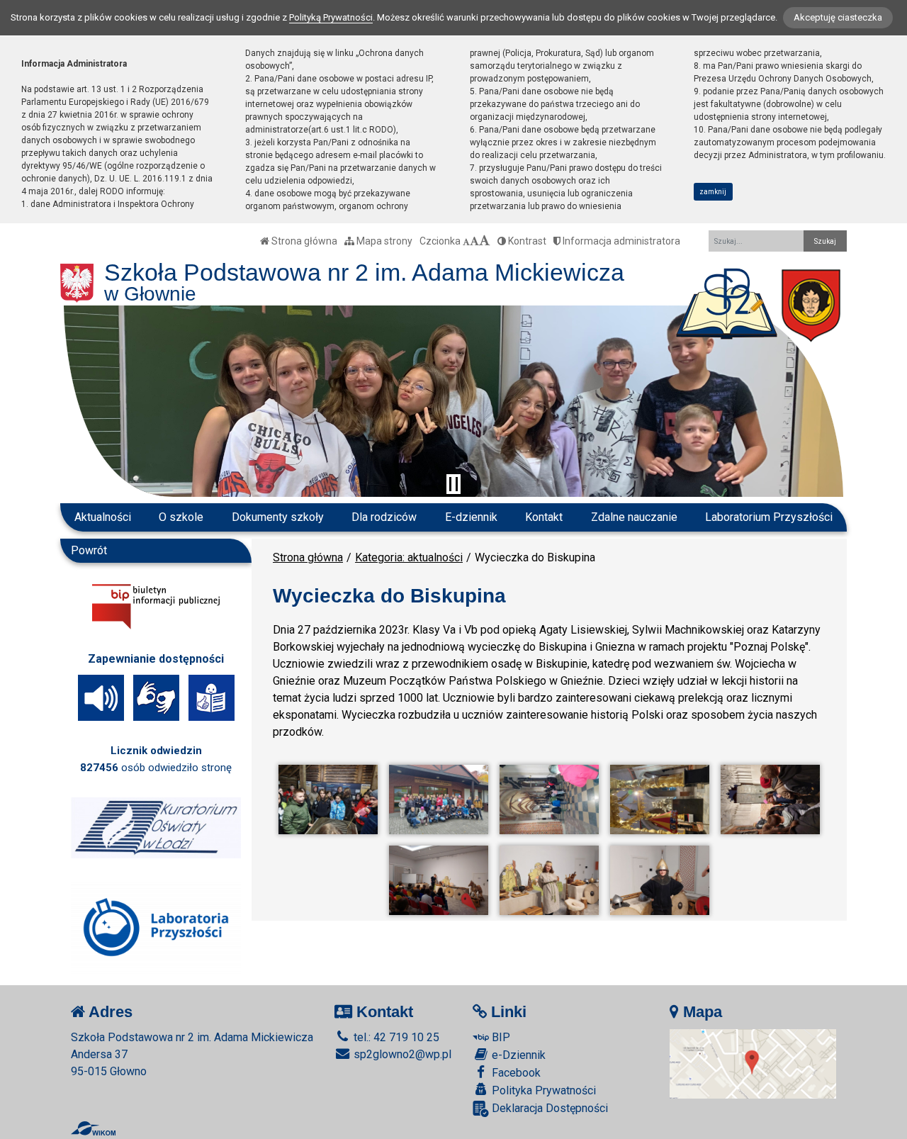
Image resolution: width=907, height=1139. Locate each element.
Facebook (515, 1072)
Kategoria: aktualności (409, 557)
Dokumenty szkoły (278, 517)
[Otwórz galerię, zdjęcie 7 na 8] (549, 880)
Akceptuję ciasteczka (838, 17)
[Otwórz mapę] (753, 1063)
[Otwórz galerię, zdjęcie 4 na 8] (659, 799)
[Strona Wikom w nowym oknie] (93, 1128)
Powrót (89, 550)
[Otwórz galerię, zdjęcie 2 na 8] (438, 799)
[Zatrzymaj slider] (453, 484)
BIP (499, 1037)
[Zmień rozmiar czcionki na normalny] (466, 241)
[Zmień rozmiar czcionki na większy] (474, 241)
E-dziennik (471, 517)
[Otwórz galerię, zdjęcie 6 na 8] (438, 880)
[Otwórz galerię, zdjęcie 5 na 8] (770, 799)
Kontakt (544, 517)
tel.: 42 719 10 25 (395, 1037)
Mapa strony (383, 241)
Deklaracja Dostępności (548, 1108)
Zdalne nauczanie (634, 517)
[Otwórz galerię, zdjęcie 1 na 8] (328, 799)
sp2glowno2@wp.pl (401, 1054)
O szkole (181, 517)
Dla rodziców (384, 517)
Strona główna (303, 241)
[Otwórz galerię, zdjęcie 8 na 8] (659, 880)
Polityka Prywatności (542, 1090)
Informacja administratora (620, 241)
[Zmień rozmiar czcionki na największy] (484, 241)
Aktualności (102, 517)
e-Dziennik (517, 1055)
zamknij (712, 192)
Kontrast (526, 241)
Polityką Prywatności (331, 17)
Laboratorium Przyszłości (769, 517)
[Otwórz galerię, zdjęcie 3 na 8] (549, 799)
